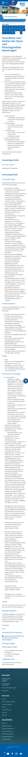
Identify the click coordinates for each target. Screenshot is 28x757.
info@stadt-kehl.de (6, 683)
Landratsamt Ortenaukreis (10, 168)
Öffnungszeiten (5, 690)
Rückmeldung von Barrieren (7, 733)
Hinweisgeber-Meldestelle (7, 736)
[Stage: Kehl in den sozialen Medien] (13, 2)
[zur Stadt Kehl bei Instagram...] (16, 753)
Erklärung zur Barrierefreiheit (8, 728)
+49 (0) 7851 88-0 (5, 685)
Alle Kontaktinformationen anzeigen (9, 687)
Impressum (4, 723)
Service (14, 22)
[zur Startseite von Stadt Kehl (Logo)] (23, 4)
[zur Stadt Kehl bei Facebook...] (12, 753)
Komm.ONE (9, 747)
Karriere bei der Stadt (6, 709)
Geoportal (4, 707)
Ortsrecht (4, 699)
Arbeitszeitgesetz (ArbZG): (9, 647)
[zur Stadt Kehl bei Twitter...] (21, 753)
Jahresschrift (4, 715)
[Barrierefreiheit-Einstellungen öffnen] (26, 381)
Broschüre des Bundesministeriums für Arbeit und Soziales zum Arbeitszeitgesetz (13, 638)
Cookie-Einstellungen (6, 739)
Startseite (4, 22)
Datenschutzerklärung (6, 725)
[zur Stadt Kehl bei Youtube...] (8, 753)
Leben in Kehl (9, 22)
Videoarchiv (4, 712)
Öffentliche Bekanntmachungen (8, 701)
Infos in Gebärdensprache (7, 731)
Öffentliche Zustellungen (7, 704)
